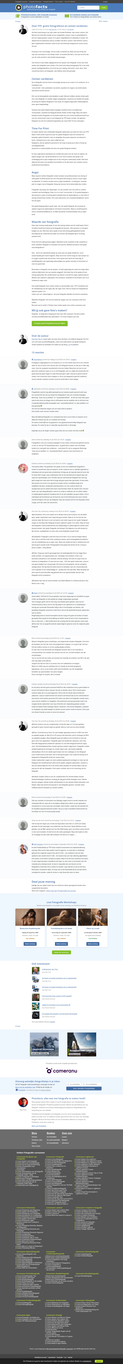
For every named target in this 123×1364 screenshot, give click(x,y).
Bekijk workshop (30, 944)
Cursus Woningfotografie (25, 1304)
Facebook (21, 1090)
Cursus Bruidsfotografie (84, 1276)
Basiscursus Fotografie (24, 1178)
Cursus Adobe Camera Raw (26, 1218)
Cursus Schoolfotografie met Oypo (58, 1306)
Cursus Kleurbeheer (53, 1174)
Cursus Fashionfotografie (54, 1283)
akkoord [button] (98, 1361)
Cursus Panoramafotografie (55, 1181)
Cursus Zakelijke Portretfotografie (28, 1293)
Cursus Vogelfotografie (83, 1254)
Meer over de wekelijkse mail (25, 1087)
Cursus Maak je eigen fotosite (56, 1343)
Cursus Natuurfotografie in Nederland (29, 1262)
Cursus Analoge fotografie (84, 1224)
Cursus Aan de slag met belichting (28, 1164)
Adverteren (65, 1143)
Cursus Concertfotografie (54, 1159)
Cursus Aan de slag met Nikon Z (57, 1204)
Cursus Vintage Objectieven (85, 1229)
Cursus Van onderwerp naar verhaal (88, 1213)
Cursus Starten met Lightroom (86, 1159)
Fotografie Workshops (35, 1)
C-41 (69, 344)
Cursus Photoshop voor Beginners (28, 1210)
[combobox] (88, 8)
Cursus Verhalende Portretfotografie (29, 1286)
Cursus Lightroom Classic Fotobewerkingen (84, 1175)
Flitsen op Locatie (92, 928)
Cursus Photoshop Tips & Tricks (27, 1237)
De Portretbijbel (51, 1137)
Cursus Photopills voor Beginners (28, 1317)
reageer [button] (73, 359)
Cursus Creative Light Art (84, 1227)
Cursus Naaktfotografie (24, 1291)
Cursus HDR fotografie (54, 1180)
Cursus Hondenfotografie (84, 1256)
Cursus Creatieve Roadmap (85, 1215)
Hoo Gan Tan (52, 29)
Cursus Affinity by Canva (54, 1328)
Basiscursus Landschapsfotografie (58, 1258)
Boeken (34, 1143)
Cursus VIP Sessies (53, 1334)
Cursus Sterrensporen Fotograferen (58, 1263)
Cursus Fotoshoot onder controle (28, 1284)
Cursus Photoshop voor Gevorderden (29, 1217)
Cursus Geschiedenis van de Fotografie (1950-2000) (26, 1182)
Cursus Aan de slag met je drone (57, 1322)
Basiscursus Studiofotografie (56, 1279)
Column (105, 21)
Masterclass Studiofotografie (56, 1276)
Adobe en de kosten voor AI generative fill (56, 1005)
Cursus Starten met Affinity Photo (57, 1326)
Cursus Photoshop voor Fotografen (28, 1213)
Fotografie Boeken (48, 1)
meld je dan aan (51, 891)
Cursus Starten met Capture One (57, 1319)
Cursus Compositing (24, 1234)
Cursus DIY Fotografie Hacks (56, 1202)
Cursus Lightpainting (83, 1225)
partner (70, 1357)
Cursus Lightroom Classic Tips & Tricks (89, 1173)
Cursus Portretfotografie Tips (26, 1276)
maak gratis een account (67, 891)
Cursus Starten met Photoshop (27, 1212)
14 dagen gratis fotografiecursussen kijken (49, 323)
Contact (64, 1137)
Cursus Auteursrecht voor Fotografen (58, 1324)
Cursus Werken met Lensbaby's (86, 1217)
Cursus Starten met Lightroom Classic (89, 1161)
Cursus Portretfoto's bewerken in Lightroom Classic (87, 1167)
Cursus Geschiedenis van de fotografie (30, 1171)
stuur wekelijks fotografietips (84, 1088)
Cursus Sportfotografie (54, 1169)
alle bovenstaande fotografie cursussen (59, 1349)
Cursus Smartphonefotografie (56, 1188)
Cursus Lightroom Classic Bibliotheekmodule (84, 1182)
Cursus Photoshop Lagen (25, 1220)
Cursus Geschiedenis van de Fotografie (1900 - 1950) (26, 1174)
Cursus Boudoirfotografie (25, 1279)
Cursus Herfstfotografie (24, 1259)
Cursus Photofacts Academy (55, 1341)
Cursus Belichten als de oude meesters (59, 1281)
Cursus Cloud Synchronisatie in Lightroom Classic (86, 1192)
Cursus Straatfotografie (54, 1164)
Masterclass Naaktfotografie (30, 928)
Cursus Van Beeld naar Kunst (86, 1212)
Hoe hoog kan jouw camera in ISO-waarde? (57, 996)
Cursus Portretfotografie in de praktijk (29, 1281)
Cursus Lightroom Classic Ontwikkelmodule (84, 1170)
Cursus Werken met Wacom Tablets (58, 1317)
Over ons (67, 1133)
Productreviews (51, 1329)
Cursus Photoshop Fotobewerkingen (29, 1239)
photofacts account (41, 1357)
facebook (60, 1357)
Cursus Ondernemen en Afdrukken (58, 1304)
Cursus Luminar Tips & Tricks (56, 1212)
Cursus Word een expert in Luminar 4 (59, 1215)
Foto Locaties (59, 1)
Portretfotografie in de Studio (61, 928)
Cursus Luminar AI (52, 1213)
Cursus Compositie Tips (54, 1197)
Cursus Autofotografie (24, 1303)
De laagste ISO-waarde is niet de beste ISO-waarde (59, 1014)
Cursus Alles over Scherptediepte (28, 1163)
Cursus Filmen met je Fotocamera (87, 1303)
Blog (34, 1133)
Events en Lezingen (53, 1340)
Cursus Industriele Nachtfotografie (57, 1200)
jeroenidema (37, 359)
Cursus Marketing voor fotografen (57, 1303)
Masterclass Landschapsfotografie (57, 1256)
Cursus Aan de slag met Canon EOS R (59, 1199)
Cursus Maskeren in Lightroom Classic (89, 1162)
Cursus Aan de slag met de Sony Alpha (59, 1193)
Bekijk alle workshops (61, 952)
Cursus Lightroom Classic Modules (88, 1164)
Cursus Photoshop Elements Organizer (30, 1232)
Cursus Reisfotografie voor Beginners (59, 1161)
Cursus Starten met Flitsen (26, 1277)
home (18, 21)
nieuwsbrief (51, 1357)
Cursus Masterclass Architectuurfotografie (53, 1172)
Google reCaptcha (46, 1090)
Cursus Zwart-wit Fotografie (85, 1222)
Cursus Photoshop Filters (25, 1236)
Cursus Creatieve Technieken (86, 1210)
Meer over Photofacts (39, 1126)
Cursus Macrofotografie (24, 1261)
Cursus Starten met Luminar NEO (57, 1210)
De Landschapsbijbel (53, 1140)
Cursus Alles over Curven (25, 1241)
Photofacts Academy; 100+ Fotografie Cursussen (39, 15)
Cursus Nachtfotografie (54, 1183)
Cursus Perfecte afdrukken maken (57, 1321)
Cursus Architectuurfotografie (56, 1162)
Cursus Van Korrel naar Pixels (56, 1190)
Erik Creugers (38, 844)
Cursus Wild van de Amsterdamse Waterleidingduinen (28, 1265)
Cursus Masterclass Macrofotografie (29, 1257)
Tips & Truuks (36, 1146)
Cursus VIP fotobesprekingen (27, 1321)
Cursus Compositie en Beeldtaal (28, 1177)
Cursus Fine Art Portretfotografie (27, 1296)
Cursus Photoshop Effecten (26, 1248)
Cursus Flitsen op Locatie (25, 1283)
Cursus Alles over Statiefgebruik (27, 1185)
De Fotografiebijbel (52, 1143)
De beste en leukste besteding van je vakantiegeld (59, 978)
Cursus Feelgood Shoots (25, 1295)
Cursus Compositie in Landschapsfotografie (53, 1265)
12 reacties (71, 29)
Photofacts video (37, 1140)
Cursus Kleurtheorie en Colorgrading (29, 1215)
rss (65, 1357)
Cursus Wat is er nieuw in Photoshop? (30, 1246)
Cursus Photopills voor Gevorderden (29, 1319)
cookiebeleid (86, 1361)
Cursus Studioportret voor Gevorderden (59, 1277)
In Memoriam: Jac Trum (50, 969)
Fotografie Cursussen (21, 1)
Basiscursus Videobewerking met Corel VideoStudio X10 (87, 1310)
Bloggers (64, 1140)
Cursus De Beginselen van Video (87, 1304)
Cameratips (21, 1170)
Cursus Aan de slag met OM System (58, 1195)
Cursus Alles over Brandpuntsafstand (29, 1180)
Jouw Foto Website (70, 1)
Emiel (35, 593)
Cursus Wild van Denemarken (27, 1268)
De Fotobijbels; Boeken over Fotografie (84, 15)
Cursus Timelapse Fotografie (56, 1192)
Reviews (34, 1137)
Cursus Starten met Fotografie (27, 1161)
